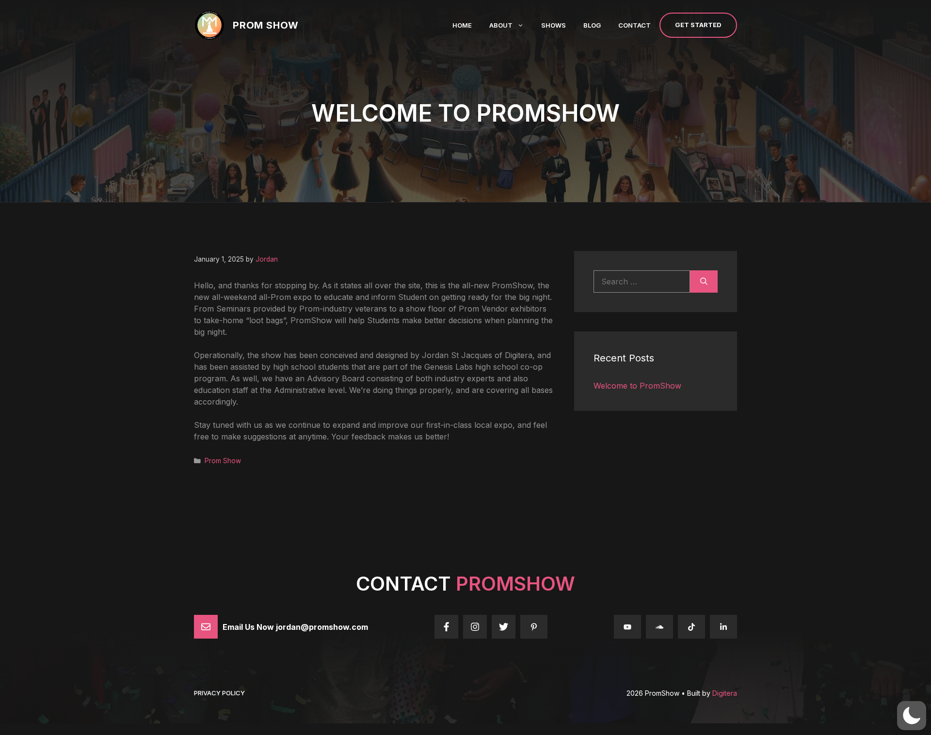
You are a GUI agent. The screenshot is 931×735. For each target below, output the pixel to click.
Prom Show (266, 25)
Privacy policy (219, 693)
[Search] (704, 281)
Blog (592, 25)
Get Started (698, 25)
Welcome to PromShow (637, 386)
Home (462, 25)
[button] (911, 715)
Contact (634, 25)
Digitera (724, 693)
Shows (553, 25)
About (501, 25)
